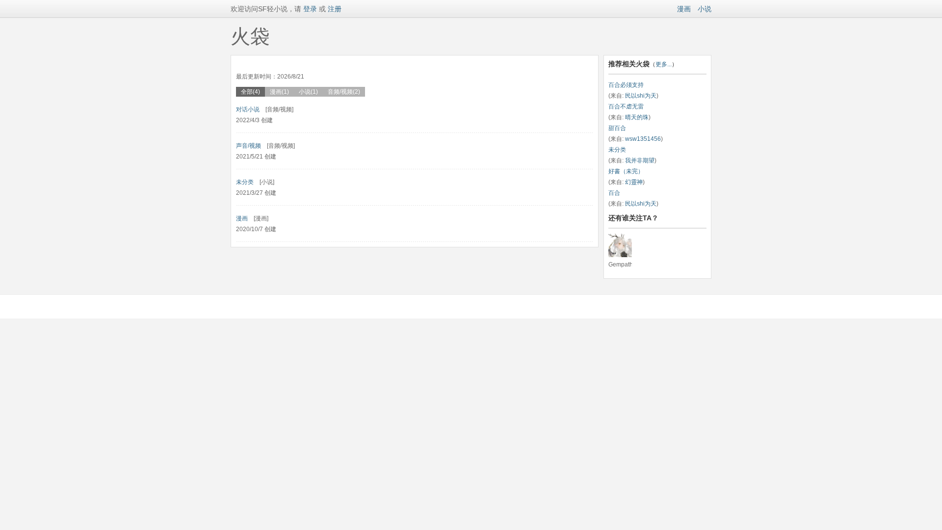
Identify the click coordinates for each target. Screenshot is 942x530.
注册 (334, 9)
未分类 (245, 182)
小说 (704, 9)
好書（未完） (626, 171)
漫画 (684, 9)
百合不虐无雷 (626, 106)
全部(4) (250, 91)
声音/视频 (248, 145)
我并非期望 (639, 160)
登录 (309, 9)
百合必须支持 (626, 84)
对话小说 (248, 109)
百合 (614, 192)
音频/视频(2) (344, 91)
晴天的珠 (637, 117)
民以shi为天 (640, 95)
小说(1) (308, 91)
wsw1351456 (643, 138)
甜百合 (617, 128)
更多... (663, 64)
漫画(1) (279, 91)
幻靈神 (634, 182)
